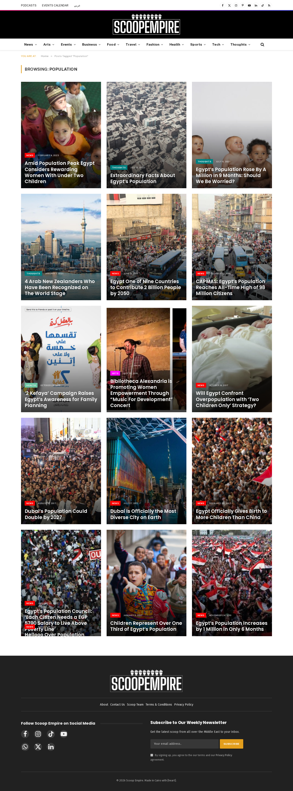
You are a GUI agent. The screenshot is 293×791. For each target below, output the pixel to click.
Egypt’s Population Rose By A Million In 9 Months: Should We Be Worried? (231, 176)
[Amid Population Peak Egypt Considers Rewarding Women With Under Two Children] (61, 135)
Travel (131, 44)
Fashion (152, 44)
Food (111, 44)
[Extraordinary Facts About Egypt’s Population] (147, 135)
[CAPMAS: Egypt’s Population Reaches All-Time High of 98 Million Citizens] (232, 247)
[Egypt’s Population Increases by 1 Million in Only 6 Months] (232, 583)
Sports (196, 44)
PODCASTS (28, 5)
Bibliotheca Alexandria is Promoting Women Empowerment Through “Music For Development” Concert (141, 393)
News (28, 44)
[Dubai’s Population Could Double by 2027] (61, 471)
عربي (77, 5)
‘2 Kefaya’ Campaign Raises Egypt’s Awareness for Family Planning (61, 399)
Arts (47, 44)
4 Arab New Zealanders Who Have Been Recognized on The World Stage (60, 288)
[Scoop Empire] (146, 25)
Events (66, 44)
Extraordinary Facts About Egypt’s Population (142, 179)
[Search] (262, 44)
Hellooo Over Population (54, 635)
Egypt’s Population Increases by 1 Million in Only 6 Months (231, 626)
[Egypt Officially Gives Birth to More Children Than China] (232, 471)
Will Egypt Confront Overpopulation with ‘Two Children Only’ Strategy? (227, 399)
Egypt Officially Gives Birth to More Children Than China (231, 514)
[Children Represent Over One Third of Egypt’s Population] (147, 583)
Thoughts (238, 44)
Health (174, 44)
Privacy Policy (224, 755)
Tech (216, 44)
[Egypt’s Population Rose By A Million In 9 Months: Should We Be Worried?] (232, 135)
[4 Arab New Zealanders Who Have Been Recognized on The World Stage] (61, 247)
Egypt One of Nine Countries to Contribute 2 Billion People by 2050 (145, 288)
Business (89, 44)
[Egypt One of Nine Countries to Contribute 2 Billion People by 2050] (147, 247)
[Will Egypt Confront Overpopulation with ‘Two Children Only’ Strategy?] (232, 359)
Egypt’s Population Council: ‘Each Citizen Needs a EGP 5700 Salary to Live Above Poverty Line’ (58, 620)
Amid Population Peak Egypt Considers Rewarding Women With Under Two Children (60, 172)
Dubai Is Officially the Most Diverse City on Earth (143, 514)
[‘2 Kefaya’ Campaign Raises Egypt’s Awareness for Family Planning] (61, 359)
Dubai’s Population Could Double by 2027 (56, 514)
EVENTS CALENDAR (55, 5)
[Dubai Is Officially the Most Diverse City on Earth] (147, 471)
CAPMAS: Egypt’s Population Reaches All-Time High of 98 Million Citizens (230, 288)
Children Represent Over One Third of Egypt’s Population (146, 626)
